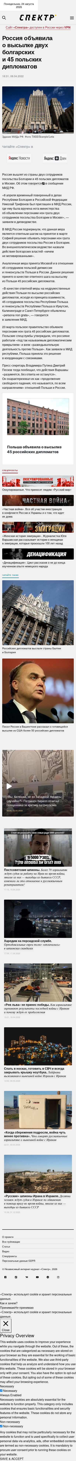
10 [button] (63, 819)
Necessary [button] (7, 1386)
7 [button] (46, 819)
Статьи (6, 1246)
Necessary (10, 1390)
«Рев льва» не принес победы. (38, 1008)
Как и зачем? (9, 1303)
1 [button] (13, 819)
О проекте (7, 1237)
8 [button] (52, 819)
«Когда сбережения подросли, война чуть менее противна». (35, 1135)
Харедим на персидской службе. (32, 944)
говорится (35, 183)
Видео (5, 1251)
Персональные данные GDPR (18, 1260)
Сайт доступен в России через (38, 27)
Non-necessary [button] (10, 1422)
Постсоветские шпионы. (35, 876)
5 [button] (35, 819)
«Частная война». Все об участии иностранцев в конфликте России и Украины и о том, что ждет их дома (33, 512)
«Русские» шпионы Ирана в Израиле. (37, 1201)
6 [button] (41, 819)
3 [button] (24, 819)
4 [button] (30, 819)
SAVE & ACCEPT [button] (12, 1459)
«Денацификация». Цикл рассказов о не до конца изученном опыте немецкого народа (33, 564)
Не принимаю (24, 1307)
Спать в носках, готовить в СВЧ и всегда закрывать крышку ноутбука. (35, 1072)
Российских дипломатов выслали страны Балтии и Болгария (31, 650)
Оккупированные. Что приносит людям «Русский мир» (36, 489)
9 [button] (57, 819)
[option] (38, 783)
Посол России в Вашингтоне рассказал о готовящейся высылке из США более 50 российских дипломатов (35, 728)
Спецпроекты (10, 470)
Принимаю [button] (7, 1307)
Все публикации (11, 1241)
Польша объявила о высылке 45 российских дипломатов (34, 449)
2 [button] (18, 819)
